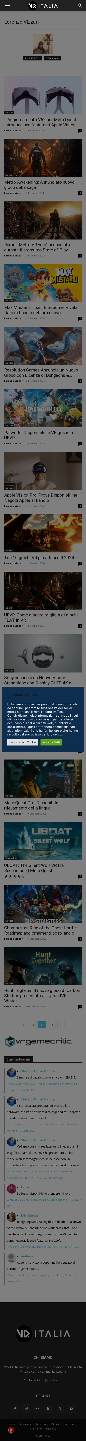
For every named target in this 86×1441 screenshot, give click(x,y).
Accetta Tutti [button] (51, 742)
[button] (80, 5)
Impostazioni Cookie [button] (23, 742)
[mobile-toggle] (7, 5)
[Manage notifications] (11, 1430)
